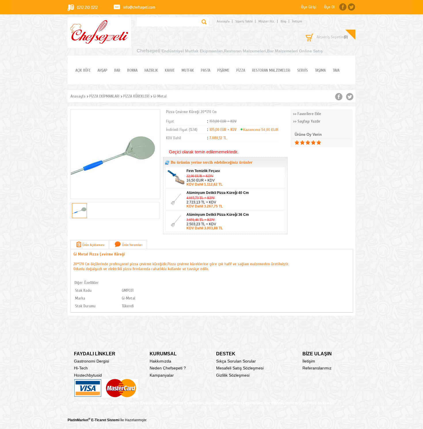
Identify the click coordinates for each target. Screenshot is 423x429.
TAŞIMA (320, 70)
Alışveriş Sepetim (332, 37)
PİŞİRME (223, 70)
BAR (117, 70)
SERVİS (302, 70)
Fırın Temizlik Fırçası (203, 171)
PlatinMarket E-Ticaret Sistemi (93, 420)
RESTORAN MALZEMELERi (271, 70)
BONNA (132, 70)
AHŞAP (102, 70)
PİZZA (240, 70)
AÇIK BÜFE (83, 70)
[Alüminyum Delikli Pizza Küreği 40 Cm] (176, 208)
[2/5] (299, 142)
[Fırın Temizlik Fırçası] (176, 186)
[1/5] (297, 142)
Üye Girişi (308, 7)
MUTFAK (188, 70)
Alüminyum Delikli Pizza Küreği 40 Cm (217, 193)
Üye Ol (329, 7)
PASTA (205, 70)
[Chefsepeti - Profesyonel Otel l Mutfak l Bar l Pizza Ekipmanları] (99, 42)
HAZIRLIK (151, 70)
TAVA (336, 70)
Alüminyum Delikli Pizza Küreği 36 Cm (217, 215)
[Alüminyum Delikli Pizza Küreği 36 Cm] (176, 230)
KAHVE (170, 70)
